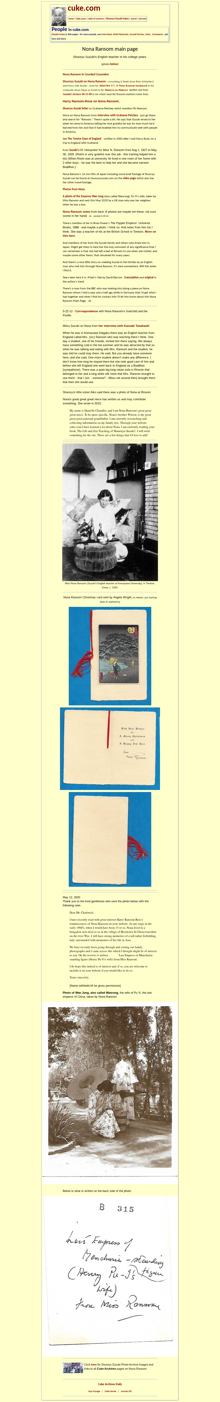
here (94, 1364)
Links (147, 34)
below (114, 64)
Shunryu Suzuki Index (117, 19)
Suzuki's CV (76, 150)
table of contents (96, 19)
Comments (157, 34)
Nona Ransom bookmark (133, 85)
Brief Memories (121, 34)
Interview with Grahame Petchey (118, 115)
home (71, 19)
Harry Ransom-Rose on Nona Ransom (91, 101)
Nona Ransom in (86, 74)
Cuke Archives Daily (110, 1384)
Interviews (106, 34)
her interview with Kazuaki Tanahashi (123, 326)
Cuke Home (110, 1391)
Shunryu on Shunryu (116, 90)
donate (142, 19)
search (134, 19)
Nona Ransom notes (76, 211)
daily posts (81, 19)
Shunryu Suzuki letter (76, 108)
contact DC (126, 1391)
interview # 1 (107, 85)
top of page (94, 1391)
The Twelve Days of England (85, 138)
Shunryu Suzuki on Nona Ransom (84, 81)
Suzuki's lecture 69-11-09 (77, 94)
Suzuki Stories (137, 34)
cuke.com (84, 8)
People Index (58, 34)
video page (129, 178)
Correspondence (86, 311)
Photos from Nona (74, 189)
